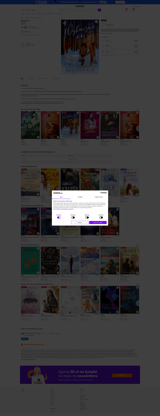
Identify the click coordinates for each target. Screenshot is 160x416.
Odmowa (80, 222)
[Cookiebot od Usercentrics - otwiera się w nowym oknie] (101, 193)
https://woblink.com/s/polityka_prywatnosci (63, 209)
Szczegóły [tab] (80, 196)
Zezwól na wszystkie (97, 222)
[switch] (73, 217)
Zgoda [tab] (61, 196)
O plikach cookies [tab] (99, 196)
